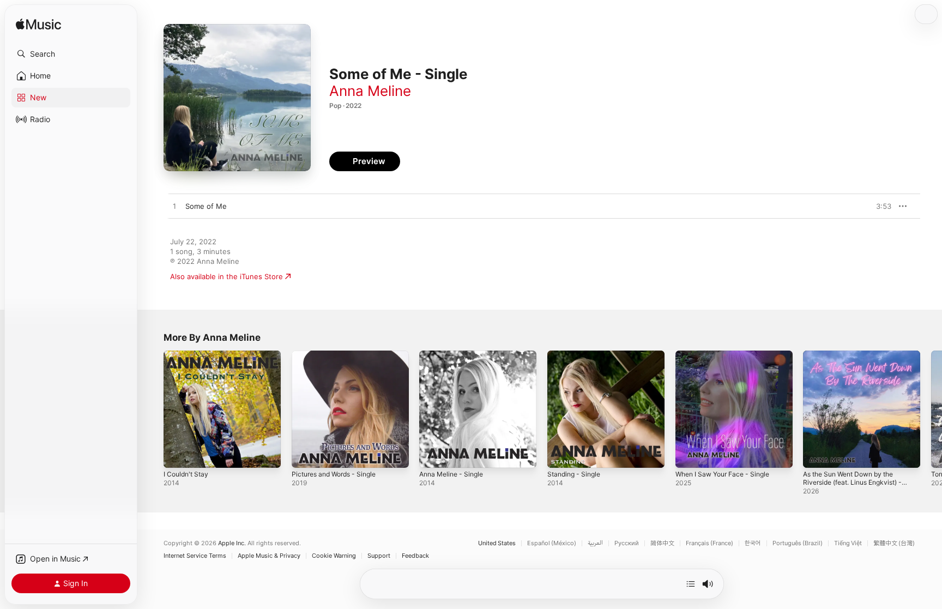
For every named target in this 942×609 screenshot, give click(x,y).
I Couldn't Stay (188, 355)
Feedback (415, 556)
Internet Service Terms (195, 556)
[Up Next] (690, 584)
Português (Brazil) (797, 543)
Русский (626, 543)
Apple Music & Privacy (269, 556)
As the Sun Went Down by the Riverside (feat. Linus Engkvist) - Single (858, 364)
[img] (38, 25)
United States (497, 543)
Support (378, 556)
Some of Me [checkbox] (206, 206)
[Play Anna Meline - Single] (433, 454)
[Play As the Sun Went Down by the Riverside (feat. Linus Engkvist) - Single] (816, 454)
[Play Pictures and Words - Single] (305, 454)
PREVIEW (879, 206)
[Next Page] (931, 409)
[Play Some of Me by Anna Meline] (174, 207)
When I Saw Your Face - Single (727, 355)
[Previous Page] (152, 409)
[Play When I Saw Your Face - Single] (689, 454)
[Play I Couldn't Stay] (177, 454)
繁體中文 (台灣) (894, 543)
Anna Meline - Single (454, 355)
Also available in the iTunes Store (226, 276)
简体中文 (662, 543)
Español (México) (551, 543)
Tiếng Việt (848, 543)
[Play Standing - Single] (561, 454)
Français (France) (709, 543)
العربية (595, 543)
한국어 (753, 543)
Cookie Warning (334, 556)
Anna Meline (370, 90)
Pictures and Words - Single (339, 355)
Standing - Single (576, 355)
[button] (71, 54)
